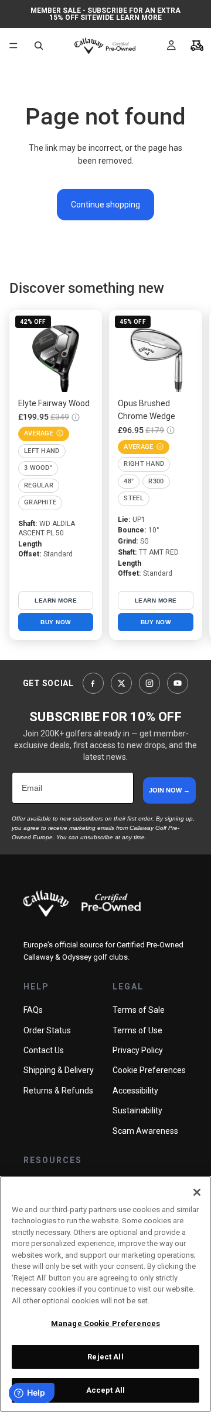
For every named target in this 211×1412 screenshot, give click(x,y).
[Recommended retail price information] (76, 417)
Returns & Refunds (58, 1090)
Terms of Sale (139, 1010)
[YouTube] (177, 683)
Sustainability (137, 1110)
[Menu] (13, 45)
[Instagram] (149, 683)
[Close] (197, 1192)
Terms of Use (137, 1030)
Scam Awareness (145, 1131)
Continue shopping (105, 204)
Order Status (47, 1030)
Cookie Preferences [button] (149, 1070)
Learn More (139, 17)
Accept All (105, 1390)
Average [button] (38, 433)
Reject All (105, 1356)
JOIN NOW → (169, 790)
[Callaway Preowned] (82, 903)
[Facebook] (93, 683)
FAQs (33, 1010)
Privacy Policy (138, 1050)
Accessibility (135, 1090)
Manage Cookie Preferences (105, 1323)
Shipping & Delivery (58, 1070)
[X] (121, 683)
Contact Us (43, 1050)
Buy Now (55, 622)
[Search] (39, 45)
